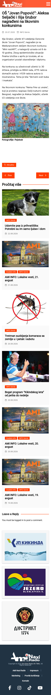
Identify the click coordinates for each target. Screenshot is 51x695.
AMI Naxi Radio (19, 670)
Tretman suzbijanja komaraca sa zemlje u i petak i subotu (24, 337)
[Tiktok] (29, 687)
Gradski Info (11, 272)
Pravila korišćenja (32, 676)
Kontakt (25, 681)
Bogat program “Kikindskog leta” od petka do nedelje (24, 393)
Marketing (16, 676)
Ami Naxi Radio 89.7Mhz (31, 664)
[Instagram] (19, 687)
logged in (19, 520)
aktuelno (10, 165)
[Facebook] (9, 687)
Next (41, 175)
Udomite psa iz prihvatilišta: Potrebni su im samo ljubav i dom (25, 227)
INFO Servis (25, 32)
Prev (10, 175)
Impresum (34, 670)
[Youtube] (40, 687)
